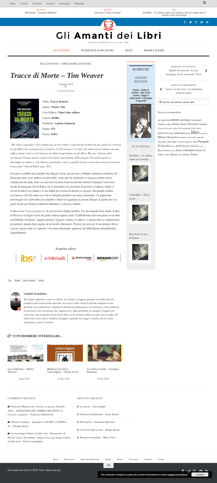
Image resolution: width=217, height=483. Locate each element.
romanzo (189, 150)
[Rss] (207, 22)
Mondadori (173, 137)
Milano (162, 137)
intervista (163, 133)
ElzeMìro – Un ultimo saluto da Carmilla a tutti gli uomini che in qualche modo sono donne (174, 13)
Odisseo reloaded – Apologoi (26, 421)
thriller (17, 280)
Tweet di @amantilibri (169, 112)
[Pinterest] (202, 22)
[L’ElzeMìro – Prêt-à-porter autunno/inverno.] (140, 213)
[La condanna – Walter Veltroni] (25, 353)
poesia (180, 145)
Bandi (108, 459)
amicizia (165, 120)
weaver (41, 280)
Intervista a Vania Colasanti (107, 12)
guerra (198, 128)
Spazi (128, 50)
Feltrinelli (161, 128)
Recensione (164, 150)
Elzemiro (193, 124)
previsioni (191, 145)
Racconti (200, 146)
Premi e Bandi (154, 50)
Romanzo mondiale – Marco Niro (97, 437)
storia (180, 154)
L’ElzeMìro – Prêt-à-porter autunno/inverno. (140, 196)
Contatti (24, 3)
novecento (191, 137)
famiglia (203, 124)
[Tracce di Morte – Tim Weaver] (24, 137)
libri (195, 132)
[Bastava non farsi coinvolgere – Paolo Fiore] (65, 353)
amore (175, 119)
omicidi (200, 137)
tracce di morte (29, 280)
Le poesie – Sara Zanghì (93, 406)
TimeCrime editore (76, 63)
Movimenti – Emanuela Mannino (41, 12)
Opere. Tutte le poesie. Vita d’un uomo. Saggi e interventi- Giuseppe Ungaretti (141, 95)
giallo (175, 128)
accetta (200, 474)
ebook (175, 124)
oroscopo (172, 141)
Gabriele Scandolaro (66, 91)
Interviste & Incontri (97, 50)
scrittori (167, 154)
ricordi (173, 150)
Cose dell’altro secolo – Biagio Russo (100, 429)
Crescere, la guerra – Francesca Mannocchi (30, 414)
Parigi (195, 141)
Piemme (172, 146)
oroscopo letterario (184, 141)
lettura (187, 133)
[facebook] (185, 22)
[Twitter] (190, 22)
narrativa (183, 137)
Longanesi (204, 133)
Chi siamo (37, 3)
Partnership (65, 3)
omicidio (162, 141)
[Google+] (196, 22)
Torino (193, 154)
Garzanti (169, 128)
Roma (179, 150)
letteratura (179, 133)
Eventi (161, 459)
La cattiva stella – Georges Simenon (103, 370)
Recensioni (61, 50)
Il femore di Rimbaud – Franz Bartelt (99, 414)
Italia (172, 133)
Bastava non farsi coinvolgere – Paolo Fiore (62, 370)
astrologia (185, 120)
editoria (183, 124)
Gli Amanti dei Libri (108, 31)
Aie (159, 120)
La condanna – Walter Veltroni (21, 370)
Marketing (79, 3)
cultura (168, 124)
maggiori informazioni (178, 474)
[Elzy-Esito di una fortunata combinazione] (140, 252)
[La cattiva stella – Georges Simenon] (104, 353)
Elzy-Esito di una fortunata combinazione (138, 236)
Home (12, 3)
